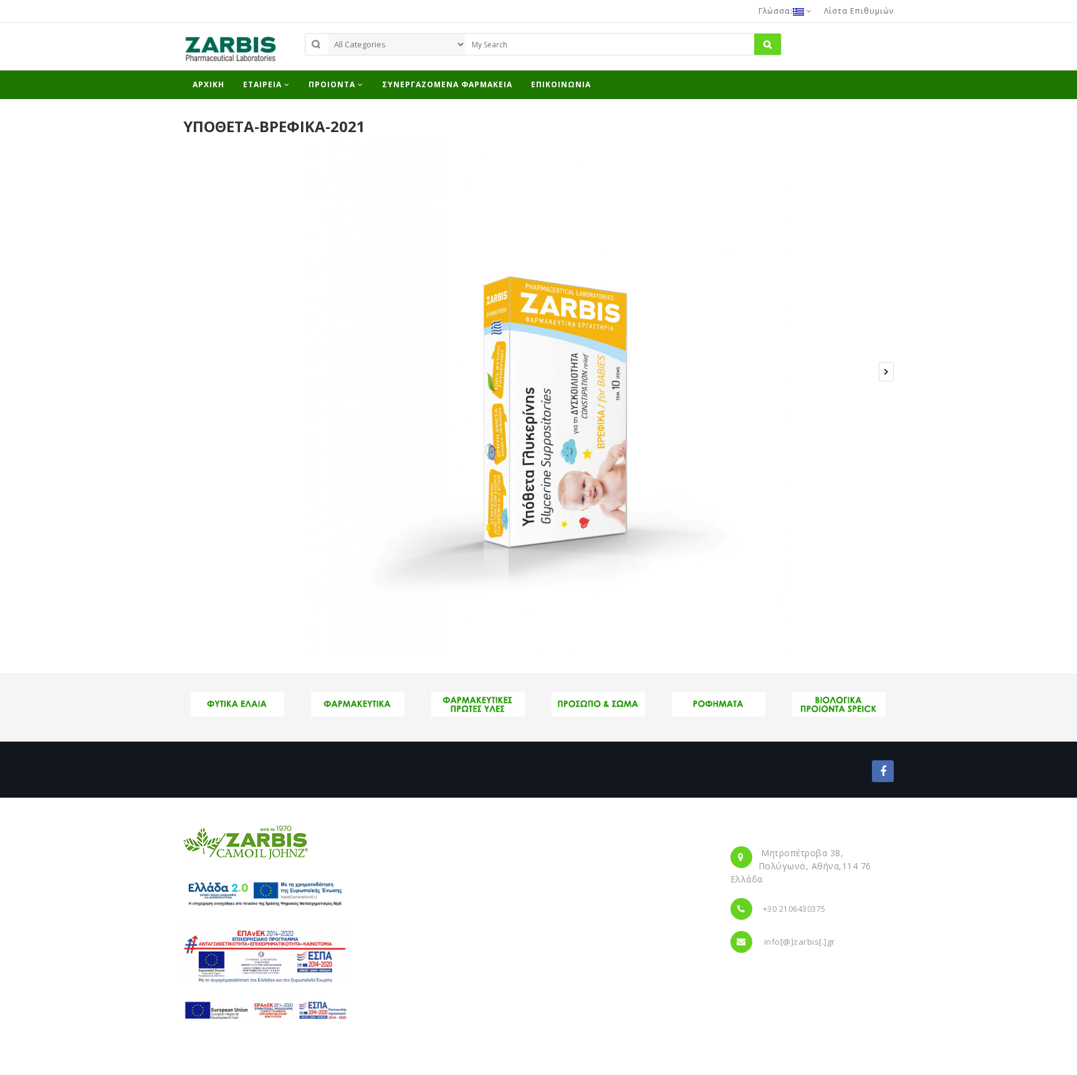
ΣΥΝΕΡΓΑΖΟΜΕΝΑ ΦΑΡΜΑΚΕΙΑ (447, 84)
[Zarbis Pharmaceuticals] (230, 52)
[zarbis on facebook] (883, 771)
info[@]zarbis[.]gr (799, 941)
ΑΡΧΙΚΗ (208, 84)
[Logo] (245, 842)
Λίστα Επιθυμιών (859, 11)
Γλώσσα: (776, 11)
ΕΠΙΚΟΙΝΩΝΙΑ (561, 84)
